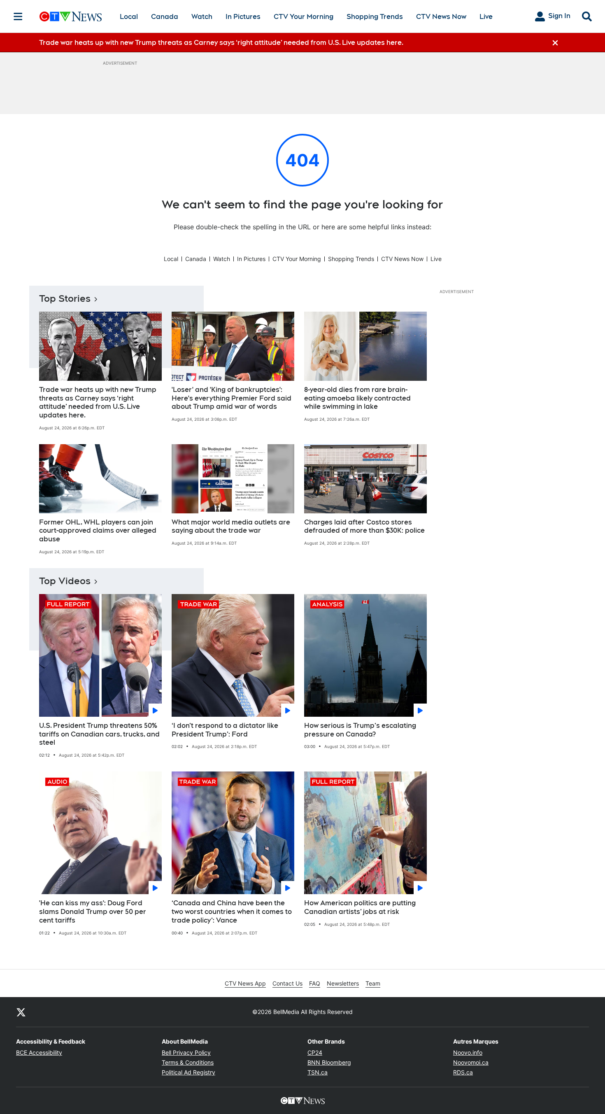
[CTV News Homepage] (71, 16)
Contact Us (287, 983)
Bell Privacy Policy (186, 1052)
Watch (201, 17)
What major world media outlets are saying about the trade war (231, 526)
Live (486, 17)
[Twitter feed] (21, 1012)
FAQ (314, 983)
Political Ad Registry (188, 1072)
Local (129, 17)
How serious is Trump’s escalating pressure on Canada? (360, 730)
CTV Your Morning (303, 17)
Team (372, 983)
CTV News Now (441, 17)
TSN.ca (317, 1072)
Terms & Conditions (188, 1062)
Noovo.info (467, 1052)
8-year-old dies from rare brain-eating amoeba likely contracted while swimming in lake (357, 398)
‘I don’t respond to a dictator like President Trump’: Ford (225, 730)
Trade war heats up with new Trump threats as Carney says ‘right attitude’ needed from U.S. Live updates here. (97, 402)
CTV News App (245, 983)
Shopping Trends (375, 17)
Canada (164, 17)
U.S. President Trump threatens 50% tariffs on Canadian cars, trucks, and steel (99, 734)
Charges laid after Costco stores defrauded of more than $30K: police (364, 526)
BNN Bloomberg (329, 1062)
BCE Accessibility (39, 1052)
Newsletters (343, 983)
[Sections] (18, 16)
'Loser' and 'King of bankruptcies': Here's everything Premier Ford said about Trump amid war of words (231, 398)
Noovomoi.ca (471, 1062)
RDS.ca (463, 1072)
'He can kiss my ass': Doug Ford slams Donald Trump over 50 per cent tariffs (92, 911)
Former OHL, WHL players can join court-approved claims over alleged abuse (97, 530)
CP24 (314, 1052)
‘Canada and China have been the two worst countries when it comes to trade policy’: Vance (232, 911)
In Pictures (243, 17)
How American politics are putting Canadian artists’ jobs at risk (360, 907)
